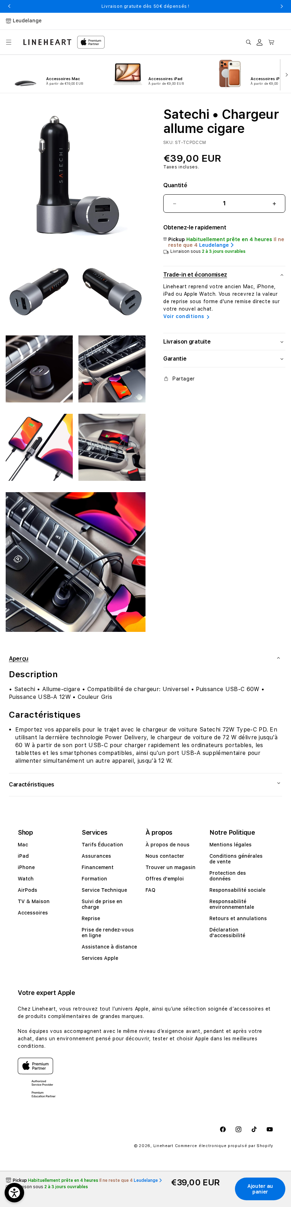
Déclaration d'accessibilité (227, 932)
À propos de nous (168, 844)
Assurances (96, 856)
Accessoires (33, 913)
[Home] (47, 42)
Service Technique (104, 890)
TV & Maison (34, 901)
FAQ (150, 890)
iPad (23, 856)
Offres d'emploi (165, 878)
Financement (98, 867)
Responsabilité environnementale (231, 904)
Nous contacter (165, 856)
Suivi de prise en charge (102, 904)
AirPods (27, 890)
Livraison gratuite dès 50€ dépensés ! (145, 6)
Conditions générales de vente (236, 858)
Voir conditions (183, 316)
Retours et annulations (238, 918)
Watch (26, 878)
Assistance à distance (109, 947)
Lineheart (163, 1146)
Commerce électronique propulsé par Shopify (224, 1146)
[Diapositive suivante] (285, 74)
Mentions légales (230, 844)
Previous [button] (9, 6)
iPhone (26, 867)
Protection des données (227, 875)
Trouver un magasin (171, 867)
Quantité (175, 185)
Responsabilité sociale (237, 890)
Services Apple (100, 958)
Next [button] (281, 6)
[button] (8, 42)
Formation (94, 878)
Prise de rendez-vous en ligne (108, 932)
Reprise (91, 918)
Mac (23, 844)
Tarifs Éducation (102, 844)
